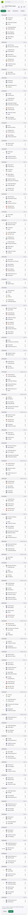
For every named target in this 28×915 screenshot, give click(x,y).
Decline (5, 911)
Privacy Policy (10, 908)
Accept (10, 911)
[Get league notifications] (19, 7)
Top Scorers (15, 10)
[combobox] (14, 2)
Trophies (22, 10)
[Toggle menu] (25, 2)
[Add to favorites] (21, 7)
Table (9, 10)
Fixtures (3, 10)
